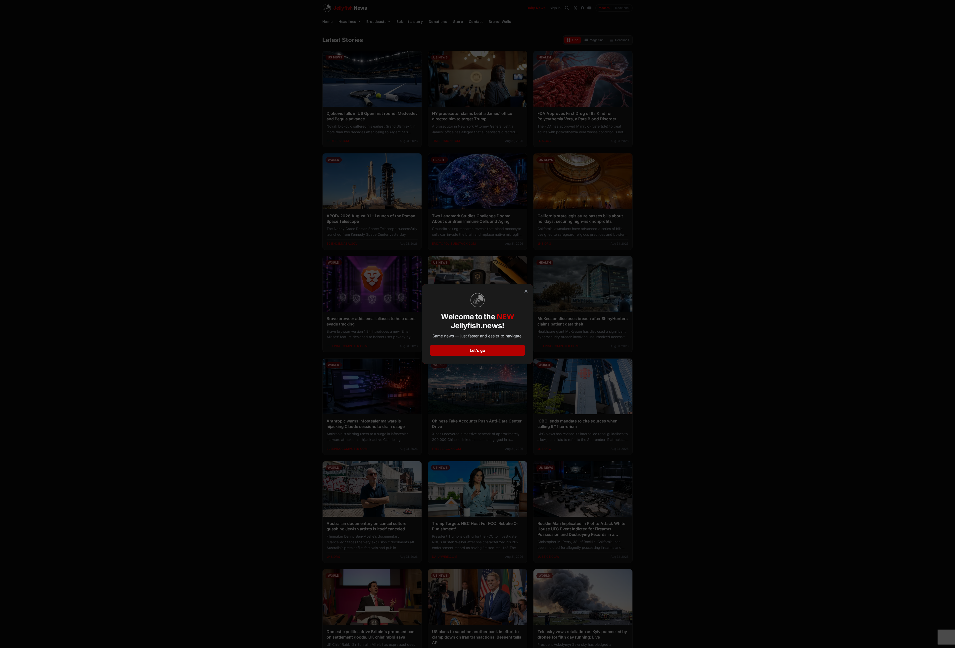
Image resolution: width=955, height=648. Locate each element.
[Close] (526, 291)
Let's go (477, 350)
